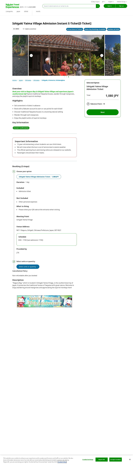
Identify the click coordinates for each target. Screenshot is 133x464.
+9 (104, 104)
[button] (104, 1)
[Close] (130, 459)
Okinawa (28, 80)
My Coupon (96, 2)
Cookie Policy (62, 462)
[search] (98, 6)
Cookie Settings (87, 459)
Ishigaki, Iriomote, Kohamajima (53, 80)
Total (88, 95)
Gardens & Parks (113, 29)
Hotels (38, 11)
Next (103, 112)
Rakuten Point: (96, 104)
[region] (66, 459)
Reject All (102, 459)
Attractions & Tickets (74, 29)
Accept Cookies (115, 459)
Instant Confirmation (21, 128)
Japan (21, 80)
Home (14, 80)
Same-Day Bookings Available (95, 29)
